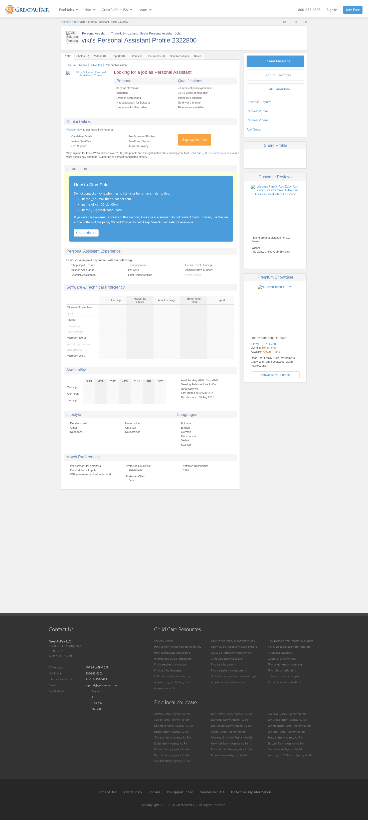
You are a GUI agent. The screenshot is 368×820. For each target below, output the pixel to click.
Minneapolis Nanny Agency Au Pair (232, 737)
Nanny (83, 65)
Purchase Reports (259, 102)
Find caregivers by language (285, 664)
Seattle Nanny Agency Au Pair (285, 737)
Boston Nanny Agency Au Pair (172, 731)
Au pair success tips (165, 688)
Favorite (278, 75)
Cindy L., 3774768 (263, 344)
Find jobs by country (223, 664)
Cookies (154, 792)
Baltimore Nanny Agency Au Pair (173, 725)
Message (279, 61)
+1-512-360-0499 (96, 679)
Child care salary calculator (227, 658)
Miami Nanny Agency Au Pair (228, 731)
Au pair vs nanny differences (228, 682)
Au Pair (72, 65)
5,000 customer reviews (216, 153)
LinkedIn (96, 703)
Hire (74, 21)
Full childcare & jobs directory (172, 676)
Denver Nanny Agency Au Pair (172, 749)
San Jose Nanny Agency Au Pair (286, 731)
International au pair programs (172, 658)
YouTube (96, 708)
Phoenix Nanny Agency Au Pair (229, 755)
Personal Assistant (116, 65)
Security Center (163, 641)
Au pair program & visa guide (172, 682)
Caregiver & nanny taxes (282, 658)
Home (65, 21)
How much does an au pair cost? (287, 676)
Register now (74, 129)
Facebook (97, 691)
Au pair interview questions (284, 682)
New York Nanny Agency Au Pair (230, 743)
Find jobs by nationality (282, 670)
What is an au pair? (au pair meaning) (233, 676)
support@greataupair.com (101, 685)
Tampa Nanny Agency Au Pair (285, 749)
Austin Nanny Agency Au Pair (171, 719)
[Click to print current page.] (293, 158)
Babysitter (96, 65)
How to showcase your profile (172, 652)
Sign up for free (194, 140)
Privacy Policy (132, 792)
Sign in (332, 9)
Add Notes (254, 129)
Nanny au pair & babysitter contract (289, 646)
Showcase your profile (275, 375)
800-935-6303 (309, 9)
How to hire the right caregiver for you (177, 646)
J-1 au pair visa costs (280, 652)
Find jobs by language (167, 670)
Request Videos (257, 120)
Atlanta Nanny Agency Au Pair (172, 714)
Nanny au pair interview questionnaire (234, 646)
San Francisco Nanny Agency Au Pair (289, 725)
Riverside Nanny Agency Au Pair (287, 714)
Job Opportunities (180, 792)
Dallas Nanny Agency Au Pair (171, 743)
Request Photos (257, 111)
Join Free (353, 9)
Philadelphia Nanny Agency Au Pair (232, 749)
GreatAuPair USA (212, 792)
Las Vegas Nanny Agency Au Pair (230, 719)
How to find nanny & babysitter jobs (233, 641)
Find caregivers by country (170, 664)
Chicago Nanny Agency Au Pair (172, 737)
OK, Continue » (86, 233)
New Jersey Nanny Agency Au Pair (231, 714)
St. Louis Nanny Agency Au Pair (286, 743)
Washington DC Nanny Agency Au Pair (291, 755)
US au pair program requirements (231, 652)
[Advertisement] (275, 421)
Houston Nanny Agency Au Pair (173, 761)
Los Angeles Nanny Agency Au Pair (232, 725)
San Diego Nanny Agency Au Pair (287, 719)
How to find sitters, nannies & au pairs (290, 641)
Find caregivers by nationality (229, 670)
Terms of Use (106, 792)
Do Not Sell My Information (251, 792)
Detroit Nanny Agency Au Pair (172, 755)
